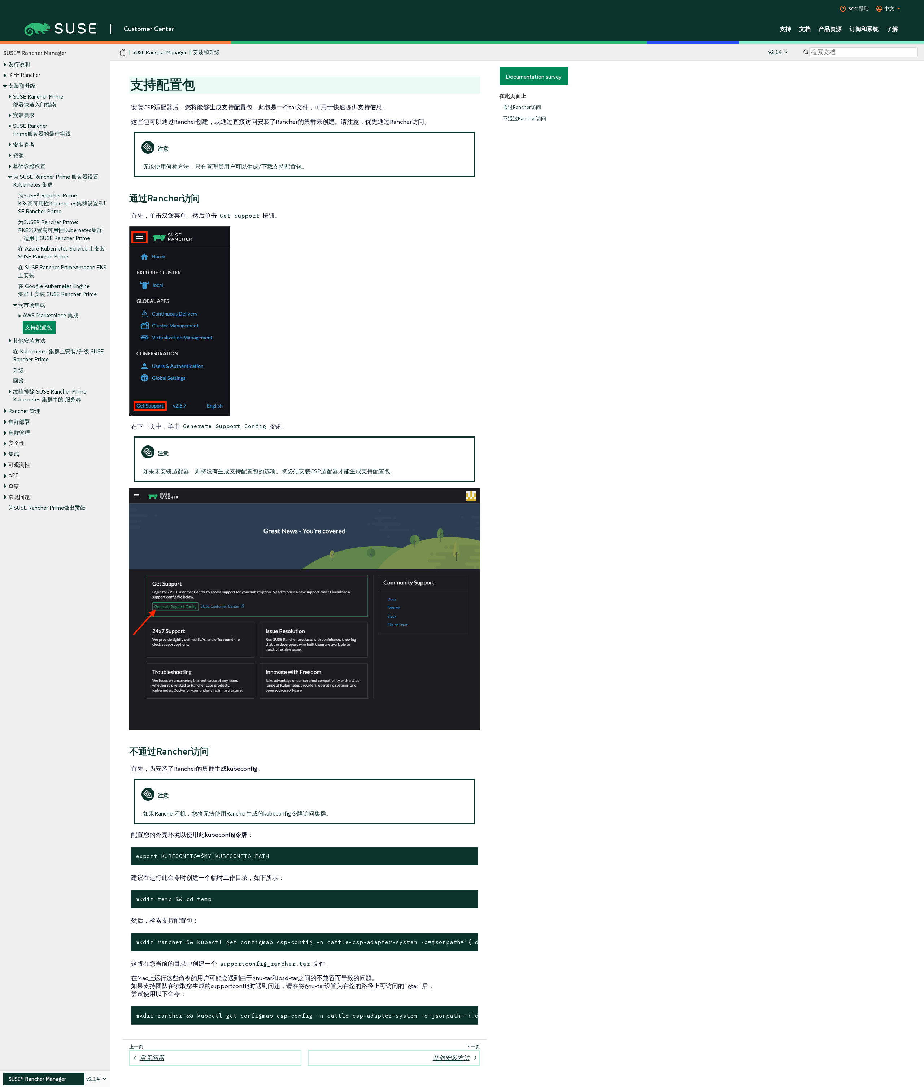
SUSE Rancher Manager (159, 52)
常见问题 (152, 1058)
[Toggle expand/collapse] (5, 64)
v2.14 (775, 52)
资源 (18, 155)
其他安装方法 (29, 340)
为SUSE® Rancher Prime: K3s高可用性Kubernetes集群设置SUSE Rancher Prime (61, 203)
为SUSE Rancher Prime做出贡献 (47, 507)
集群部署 (19, 421)
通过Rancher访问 (522, 107)
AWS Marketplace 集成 (50, 315)
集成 (13, 454)
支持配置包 (38, 327)
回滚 (18, 380)
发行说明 (19, 64)
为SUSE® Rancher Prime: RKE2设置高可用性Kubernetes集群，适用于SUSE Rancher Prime (60, 230)
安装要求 (24, 115)
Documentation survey (534, 76)
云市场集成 (31, 304)
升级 (18, 370)
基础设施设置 (29, 165)
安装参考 (24, 144)
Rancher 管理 (24, 411)
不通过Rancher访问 (524, 119)
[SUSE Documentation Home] (123, 52)
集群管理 (19, 432)
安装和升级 (21, 85)
